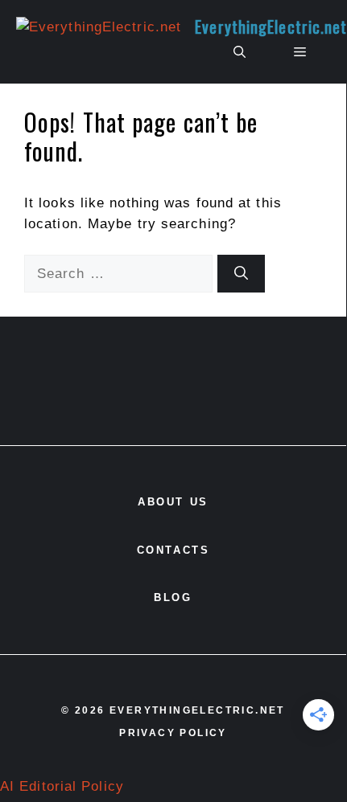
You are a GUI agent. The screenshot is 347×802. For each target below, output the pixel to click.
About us (173, 502)
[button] (239, 52)
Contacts (173, 550)
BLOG (173, 597)
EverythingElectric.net (271, 26)
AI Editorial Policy (62, 786)
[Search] (241, 274)
